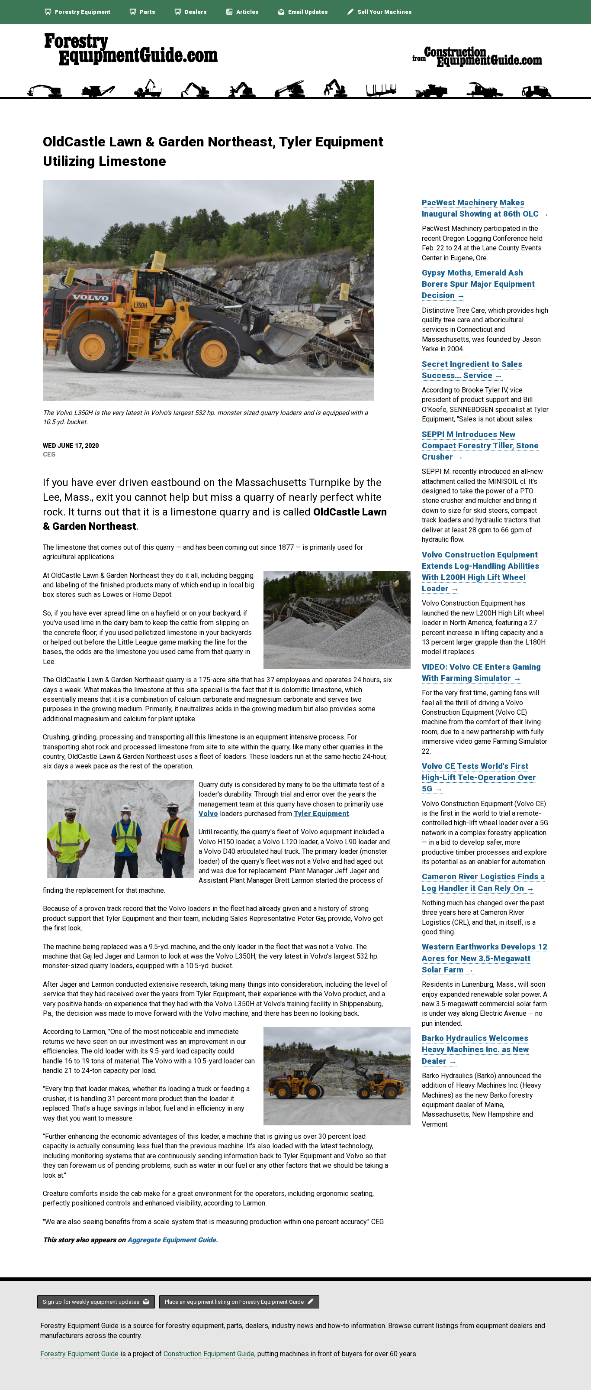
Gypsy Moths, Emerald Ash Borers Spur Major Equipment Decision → (478, 284)
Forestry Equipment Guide (79, 1354)
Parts (146, 12)
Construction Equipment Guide (209, 1354)
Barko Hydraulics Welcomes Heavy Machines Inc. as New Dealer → (475, 1050)
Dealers (195, 12)
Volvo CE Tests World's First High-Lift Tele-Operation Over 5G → (479, 777)
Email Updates (307, 12)
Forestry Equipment (82, 12)
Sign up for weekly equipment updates (92, 1302)
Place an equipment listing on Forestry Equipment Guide (235, 1302)
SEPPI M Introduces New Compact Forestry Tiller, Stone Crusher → (480, 446)
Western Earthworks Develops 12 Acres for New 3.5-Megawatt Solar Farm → (484, 958)
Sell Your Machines (384, 12)
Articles (247, 12)
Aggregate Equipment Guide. (172, 1240)
